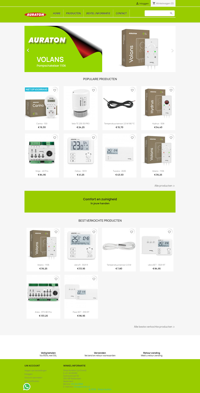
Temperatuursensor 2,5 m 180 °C (119, 123)
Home (57, 13)
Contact (121, 13)
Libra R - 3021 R (81, 265)
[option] (100, 49)
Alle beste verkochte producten (155, 327)
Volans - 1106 (158, 171)
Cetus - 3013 (81, 171)
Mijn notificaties (31, 381)
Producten (73, 13)
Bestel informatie (98, 13)
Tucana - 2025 (119, 171)
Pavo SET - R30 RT (81, 312)
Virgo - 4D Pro (42, 171)
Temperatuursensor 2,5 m (119, 265)
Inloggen (28, 374)
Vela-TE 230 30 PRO (81, 123)
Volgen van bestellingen (35, 370)
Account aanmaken (33, 377)
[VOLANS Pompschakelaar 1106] (100, 48)
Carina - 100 (41, 123)
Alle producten (165, 186)
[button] (35, 49)
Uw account (32, 365)
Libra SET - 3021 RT (156, 265)
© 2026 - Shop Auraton (100, 389)
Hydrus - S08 (158, 123)
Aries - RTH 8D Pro (43, 312)
